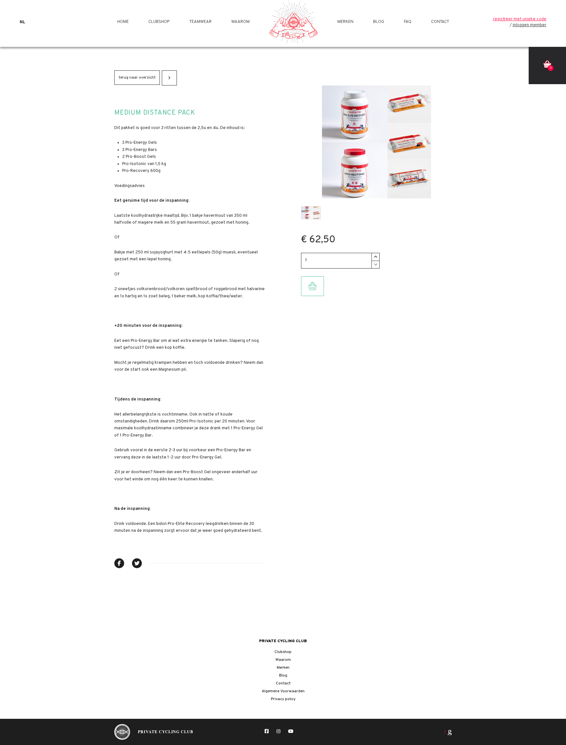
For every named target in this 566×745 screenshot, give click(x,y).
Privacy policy (283, 699)
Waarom (240, 22)
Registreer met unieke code (519, 19)
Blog (378, 22)
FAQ (407, 22)
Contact (440, 22)
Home (123, 22)
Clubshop (159, 22)
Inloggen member (529, 25)
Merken (345, 22)
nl (22, 22)
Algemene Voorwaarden (283, 691)
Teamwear (200, 22)
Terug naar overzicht (137, 77)
